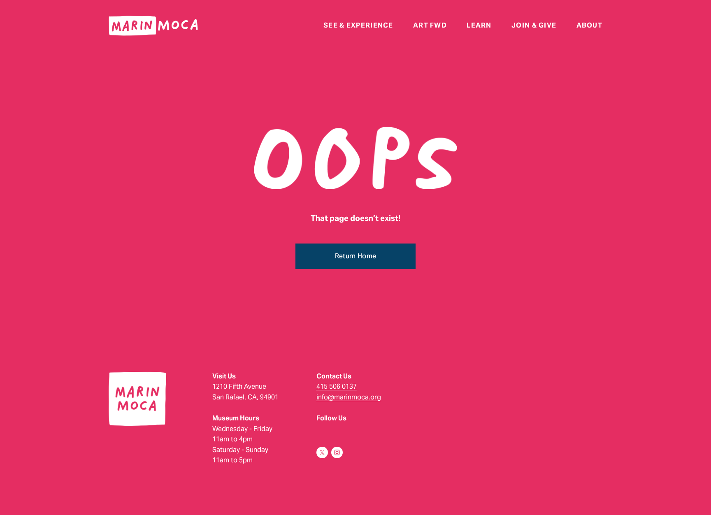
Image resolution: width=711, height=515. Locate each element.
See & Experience (358, 26)
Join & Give (533, 26)
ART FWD (430, 26)
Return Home (355, 256)
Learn (479, 26)
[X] (322, 452)
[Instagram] (337, 452)
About (589, 26)
